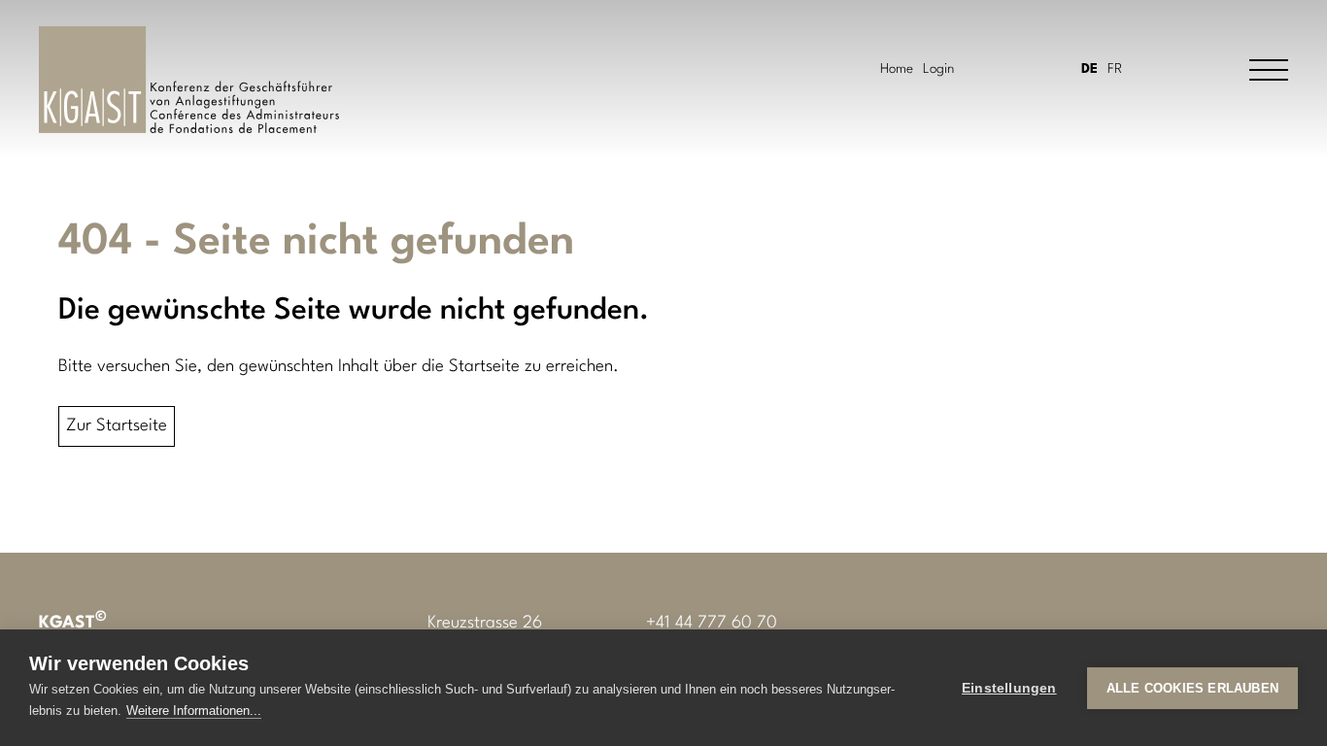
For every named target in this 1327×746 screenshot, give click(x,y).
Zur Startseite (116, 426)
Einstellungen (1009, 688)
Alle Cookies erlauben (1192, 688)
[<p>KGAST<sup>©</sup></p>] (189, 79)
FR (1114, 69)
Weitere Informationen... (193, 710)
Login (938, 69)
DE (1089, 69)
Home (896, 69)
